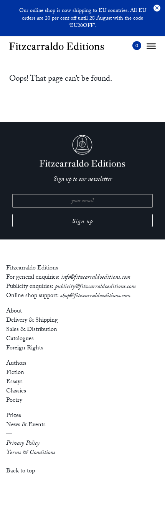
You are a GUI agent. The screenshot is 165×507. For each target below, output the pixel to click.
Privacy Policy (23, 444)
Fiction (15, 373)
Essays (14, 382)
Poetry (14, 401)
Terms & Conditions (30, 453)
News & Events (26, 425)
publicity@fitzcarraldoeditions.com (95, 287)
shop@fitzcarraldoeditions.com (95, 296)
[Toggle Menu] (151, 46)
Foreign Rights (24, 348)
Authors (16, 364)
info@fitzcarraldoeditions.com (95, 278)
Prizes (13, 416)
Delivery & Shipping (32, 321)
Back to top (20, 471)
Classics (16, 391)
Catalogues (20, 339)
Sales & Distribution (31, 330)
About (14, 311)
